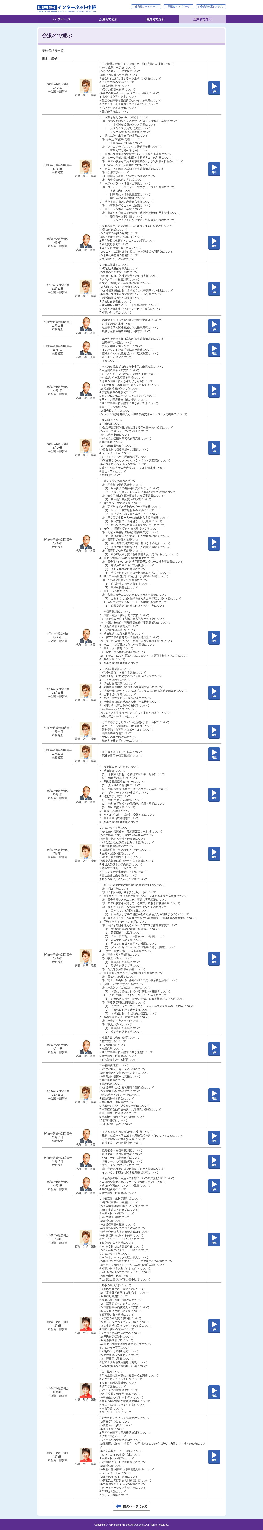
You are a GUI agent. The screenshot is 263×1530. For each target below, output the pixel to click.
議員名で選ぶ (155, 19)
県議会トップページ (179, 6)
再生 (214, 91)
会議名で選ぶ (108, 19)
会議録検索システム (211, 6)
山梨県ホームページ (146, 6)
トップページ (61, 19)
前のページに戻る (135, 1506)
